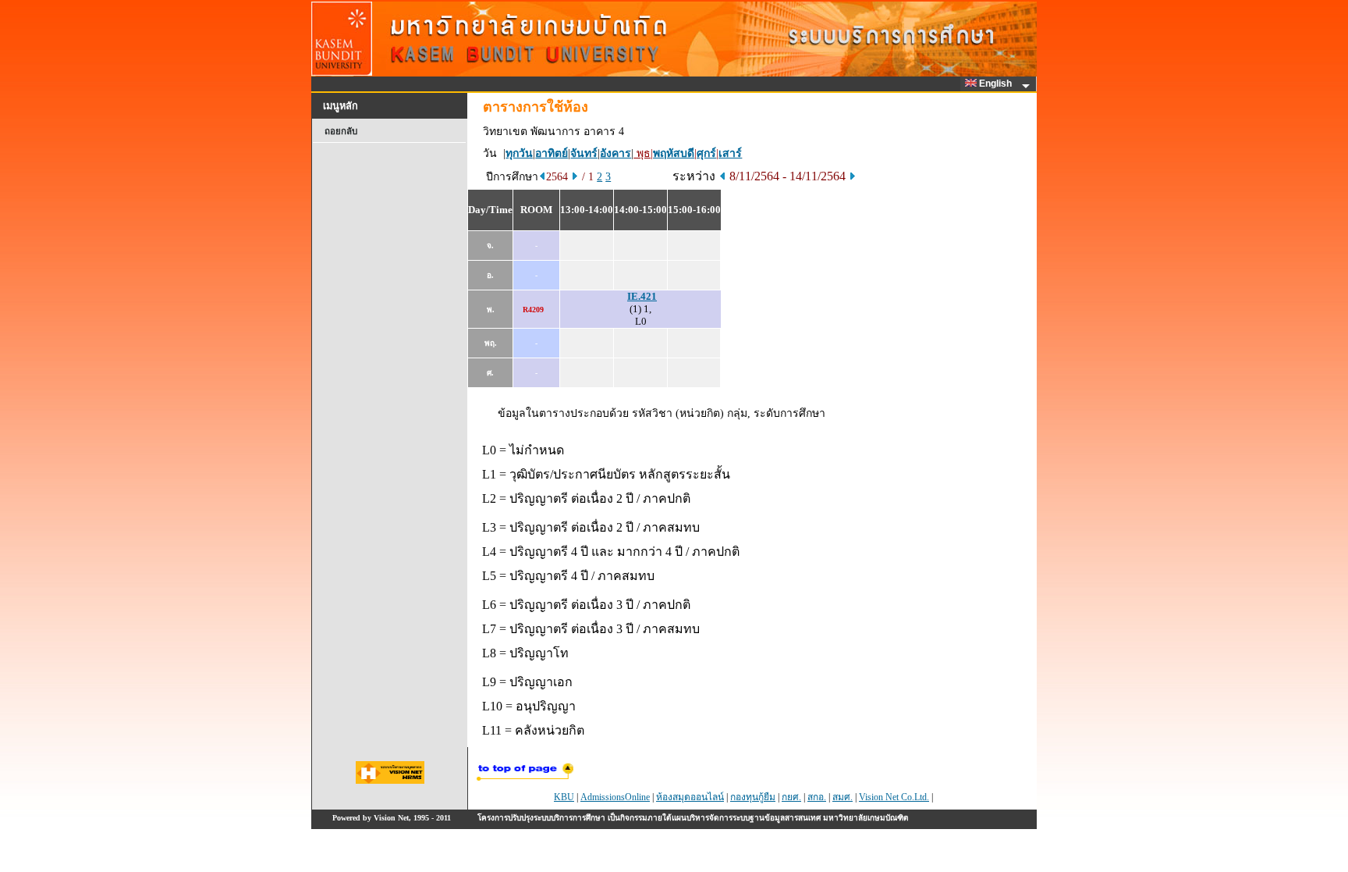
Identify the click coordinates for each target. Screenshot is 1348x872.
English (996, 83)
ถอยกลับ (341, 131)
